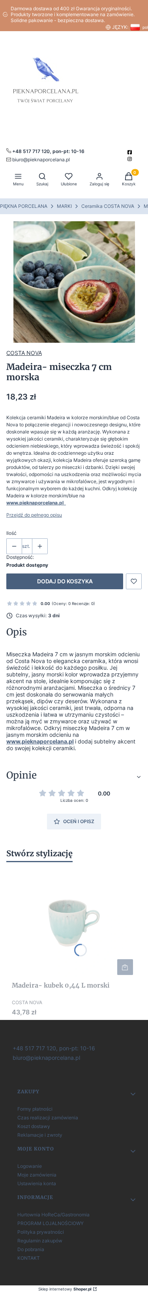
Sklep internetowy (65, 1289)
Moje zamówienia (36, 1175)
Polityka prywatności (40, 1232)
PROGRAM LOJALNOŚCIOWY (50, 1223)
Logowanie (29, 1166)
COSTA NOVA (24, 352)
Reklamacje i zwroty (39, 1135)
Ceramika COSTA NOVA (107, 206)
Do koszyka (125, 967)
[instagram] (130, 159)
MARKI (64, 206)
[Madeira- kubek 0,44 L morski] (74, 923)
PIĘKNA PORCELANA (23, 206)
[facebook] (130, 152)
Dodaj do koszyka (65, 581)
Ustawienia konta (36, 1183)
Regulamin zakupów (39, 1241)
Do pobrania (30, 1249)
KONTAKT (28, 1258)
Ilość (11, 533)
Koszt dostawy (33, 1126)
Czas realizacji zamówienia (47, 1118)
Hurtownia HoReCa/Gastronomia (53, 1215)
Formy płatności (34, 1109)
